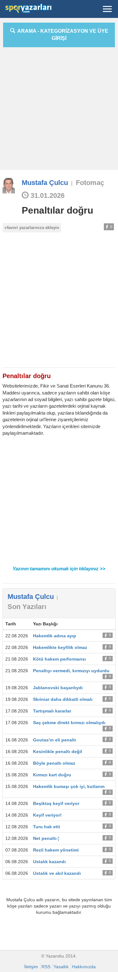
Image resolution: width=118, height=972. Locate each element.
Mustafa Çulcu (45, 183)
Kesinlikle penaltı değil (57, 751)
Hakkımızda (84, 966)
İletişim (31, 966)
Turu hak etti (46, 826)
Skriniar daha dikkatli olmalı (63, 699)
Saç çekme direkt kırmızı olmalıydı (69, 722)
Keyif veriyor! (47, 815)
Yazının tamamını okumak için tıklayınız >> (59, 568)
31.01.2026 (47, 195)
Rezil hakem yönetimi (56, 849)
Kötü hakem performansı (59, 659)
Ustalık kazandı (49, 861)
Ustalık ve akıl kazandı (57, 873)
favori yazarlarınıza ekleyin (33, 227)
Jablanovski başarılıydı (58, 687)
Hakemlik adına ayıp (54, 635)
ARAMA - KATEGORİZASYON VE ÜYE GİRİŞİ (61, 34)
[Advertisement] (59, 111)
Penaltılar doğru (57, 210)
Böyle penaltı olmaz (54, 763)
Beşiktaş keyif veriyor (56, 803)
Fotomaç (90, 183)
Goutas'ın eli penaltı (54, 739)
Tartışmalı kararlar (52, 710)
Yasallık (61, 966)
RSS (46, 966)
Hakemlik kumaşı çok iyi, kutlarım (68, 786)
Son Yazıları (27, 607)
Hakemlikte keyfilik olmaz (60, 647)
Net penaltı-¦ (46, 838)
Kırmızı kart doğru (52, 774)
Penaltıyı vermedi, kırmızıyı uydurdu (71, 670)
